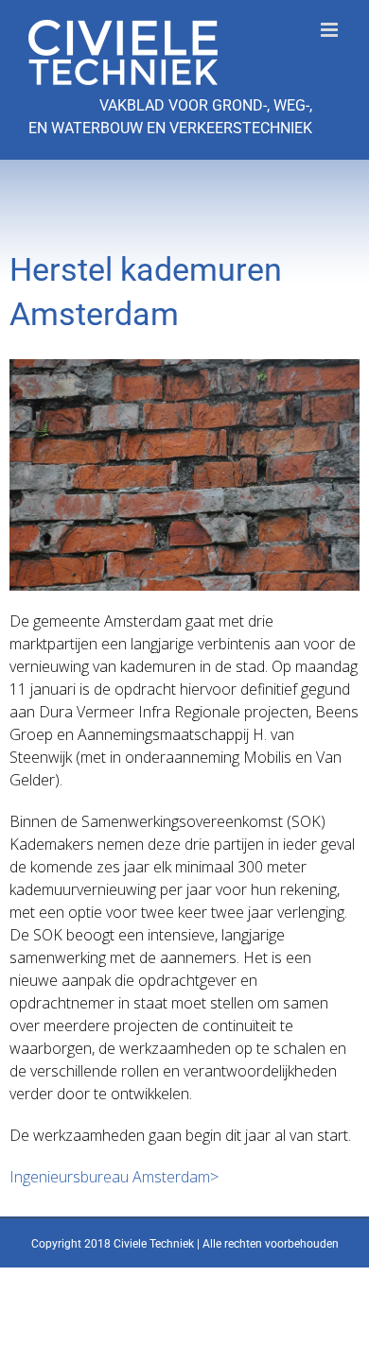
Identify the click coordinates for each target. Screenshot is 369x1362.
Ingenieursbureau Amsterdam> (114, 1176)
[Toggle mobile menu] (331, 30)
